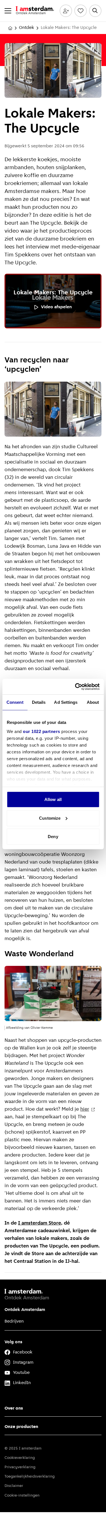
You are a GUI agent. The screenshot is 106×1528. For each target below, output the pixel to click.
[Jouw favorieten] (80, 11)
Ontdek (26, 27)
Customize (49, 817)
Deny (53, 836)
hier (84, 1109)
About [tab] (93, 702)
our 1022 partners (41, 731)
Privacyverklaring (20, 1467)
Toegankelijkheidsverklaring (30, 1476)
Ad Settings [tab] (65, 702)
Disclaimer (14, 1486)
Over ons (14, 1408)
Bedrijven (14, 1321)
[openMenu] (8, 10)
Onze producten (21, 1427)
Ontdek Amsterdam (25, 1310)
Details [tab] (39, 702)
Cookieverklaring (20, 1458)
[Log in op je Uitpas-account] (66, 11)
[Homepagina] (10, 28)
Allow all (53, 799)
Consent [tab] (15, 702)
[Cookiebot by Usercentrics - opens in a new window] (75, 686)
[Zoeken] (95, 11)
